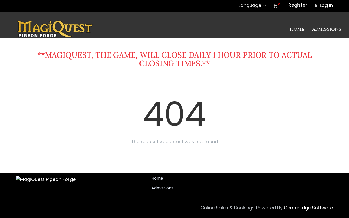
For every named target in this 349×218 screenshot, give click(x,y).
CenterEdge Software (308, 207)
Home (297, 29)
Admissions (326, 29)
